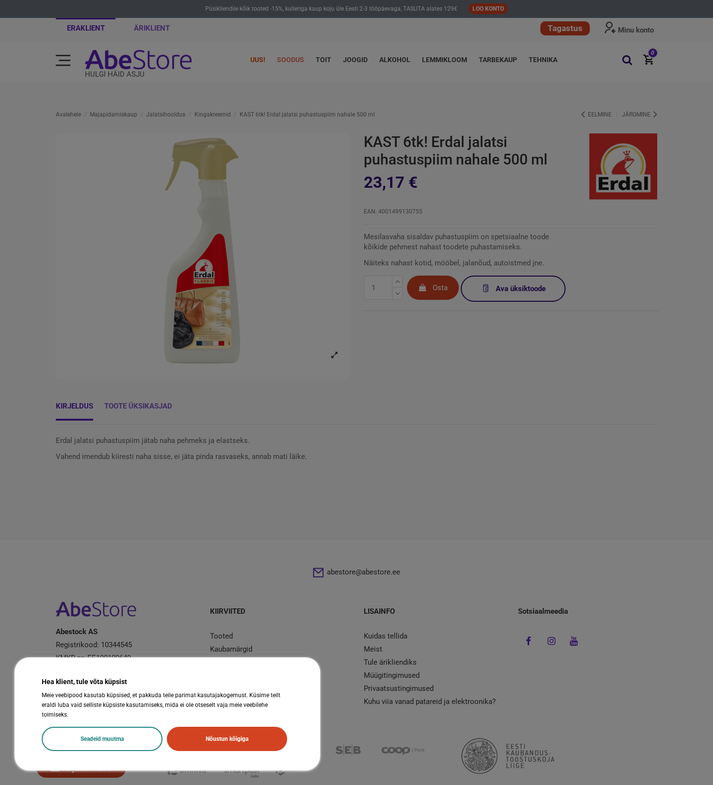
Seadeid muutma (102, 739)
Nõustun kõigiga (227, 739)
